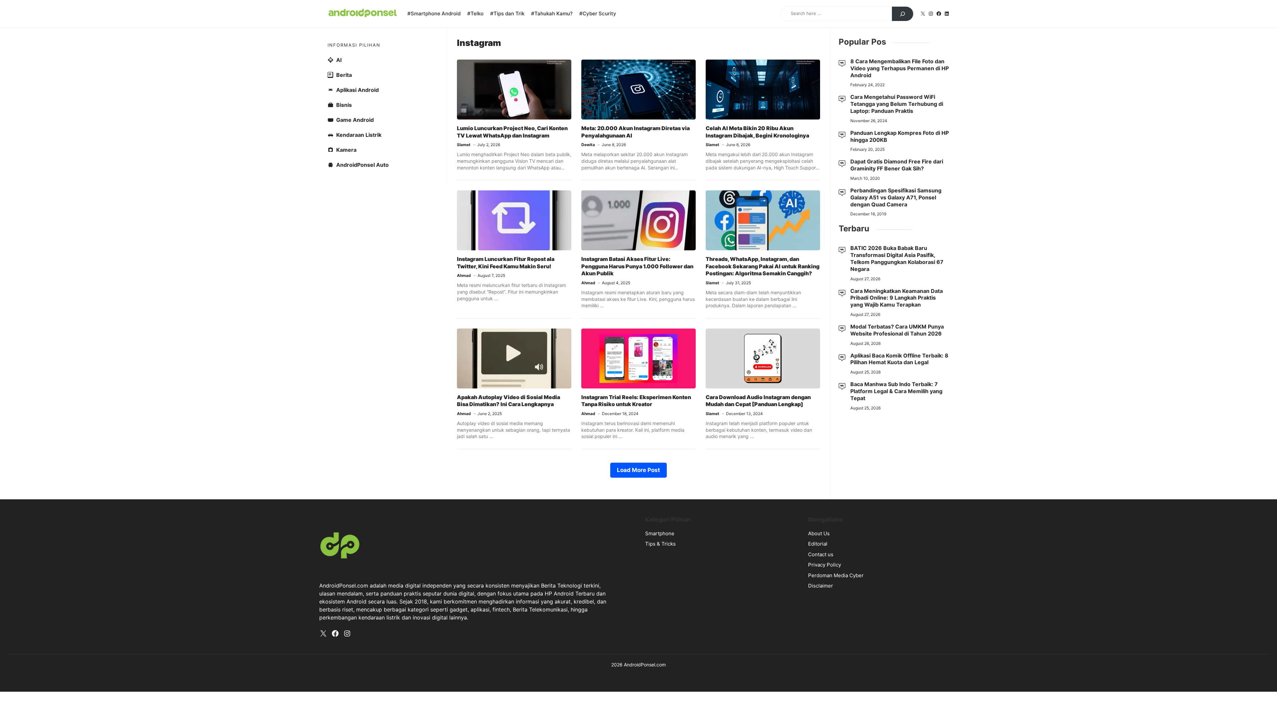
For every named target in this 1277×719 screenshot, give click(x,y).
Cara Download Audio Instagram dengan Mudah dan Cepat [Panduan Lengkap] (758, 401)
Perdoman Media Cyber (836, 575)
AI (339, 60)
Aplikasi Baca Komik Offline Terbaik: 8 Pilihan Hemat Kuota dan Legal (899, 359)
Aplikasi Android (357, 90)
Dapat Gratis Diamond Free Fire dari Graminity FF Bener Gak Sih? (896, 165)
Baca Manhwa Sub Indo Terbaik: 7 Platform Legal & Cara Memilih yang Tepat (896, 391)
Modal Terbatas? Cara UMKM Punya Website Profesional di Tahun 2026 (897, 330)
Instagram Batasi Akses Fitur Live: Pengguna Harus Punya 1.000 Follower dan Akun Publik (637, 266)
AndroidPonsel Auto (362, 164)
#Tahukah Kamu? (552, 13)
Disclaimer (820, 586)
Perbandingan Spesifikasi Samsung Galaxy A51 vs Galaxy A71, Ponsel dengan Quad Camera (895, 197)
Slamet (464, 144)
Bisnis (344, 105)
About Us (819, 533)
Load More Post (638, 470)
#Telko (475, 13)
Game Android (355, 120)
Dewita (588, 144)
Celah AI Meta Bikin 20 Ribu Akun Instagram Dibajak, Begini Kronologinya (757, 132)
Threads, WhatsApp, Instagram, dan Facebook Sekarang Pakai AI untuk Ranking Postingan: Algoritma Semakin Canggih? (762, 266)
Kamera (346, 149)
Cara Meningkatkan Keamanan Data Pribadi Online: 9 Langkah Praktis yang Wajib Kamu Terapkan (896, 298)
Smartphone (659, 533)
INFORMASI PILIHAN (354, 45)
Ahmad (464, 275)
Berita (344, 75)
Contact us (820, 554)
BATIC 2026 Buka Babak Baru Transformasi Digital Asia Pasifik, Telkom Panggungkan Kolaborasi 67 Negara (896, 258)
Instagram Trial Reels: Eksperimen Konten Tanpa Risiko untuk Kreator (636, 401)
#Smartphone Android (434, 13)
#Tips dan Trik (507, 13)
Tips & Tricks (660, 544)
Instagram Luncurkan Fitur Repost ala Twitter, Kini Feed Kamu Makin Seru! (505, 263)
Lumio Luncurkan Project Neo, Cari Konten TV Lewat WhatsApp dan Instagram (512, 132)
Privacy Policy (824, 565)
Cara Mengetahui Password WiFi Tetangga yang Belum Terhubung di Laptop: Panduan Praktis (896, 104)
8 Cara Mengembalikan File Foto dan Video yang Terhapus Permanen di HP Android (899, 68)
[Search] (902, 14)
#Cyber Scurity (597, 13)
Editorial (817, 544)
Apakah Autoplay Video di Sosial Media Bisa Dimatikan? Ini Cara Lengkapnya (508, 401)
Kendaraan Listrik (358, 134)
